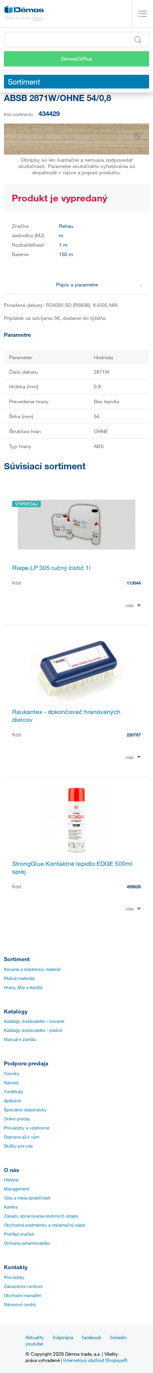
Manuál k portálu (20, 1039)
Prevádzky (14, 1277)
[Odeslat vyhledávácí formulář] (137, 39)
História (11, 1180)
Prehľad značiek (19, 1234)
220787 (134, 735)
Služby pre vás (18, 1146)
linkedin (118, 1337)
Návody (11, 1082)
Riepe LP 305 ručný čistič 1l (51, 568)
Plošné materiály (19, 978)
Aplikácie (12, 1101)
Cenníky (12, 1073)
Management (16, 1189)
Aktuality (35, 1337)
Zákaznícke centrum (23, 1286)
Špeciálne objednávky (25, 1110)
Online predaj (16, 1119)
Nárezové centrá (20, 1304)
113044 (134, 583)
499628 (134, 886)
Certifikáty (14, 1091)
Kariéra (11, 1207)
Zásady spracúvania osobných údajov (41, 1216)
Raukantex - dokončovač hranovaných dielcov (66, 715)
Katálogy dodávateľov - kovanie (34, 1021)
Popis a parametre (77, 284)
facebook (91, 1337)
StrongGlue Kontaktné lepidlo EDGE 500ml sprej (72, 867)
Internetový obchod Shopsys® (95, 1360)
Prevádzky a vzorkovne (26, 1128)
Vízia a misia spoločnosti (27, 1198)
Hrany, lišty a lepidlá (23, 987)
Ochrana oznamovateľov (27, 1243)
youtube (34, 1343)
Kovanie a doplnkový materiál (32, 969)
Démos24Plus (76, 58)
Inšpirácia (63, 1337)
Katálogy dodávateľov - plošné (33, 1030)
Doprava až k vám (21, 1137)
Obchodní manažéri (22, 1295)
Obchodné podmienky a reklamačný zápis (45, 1225)
